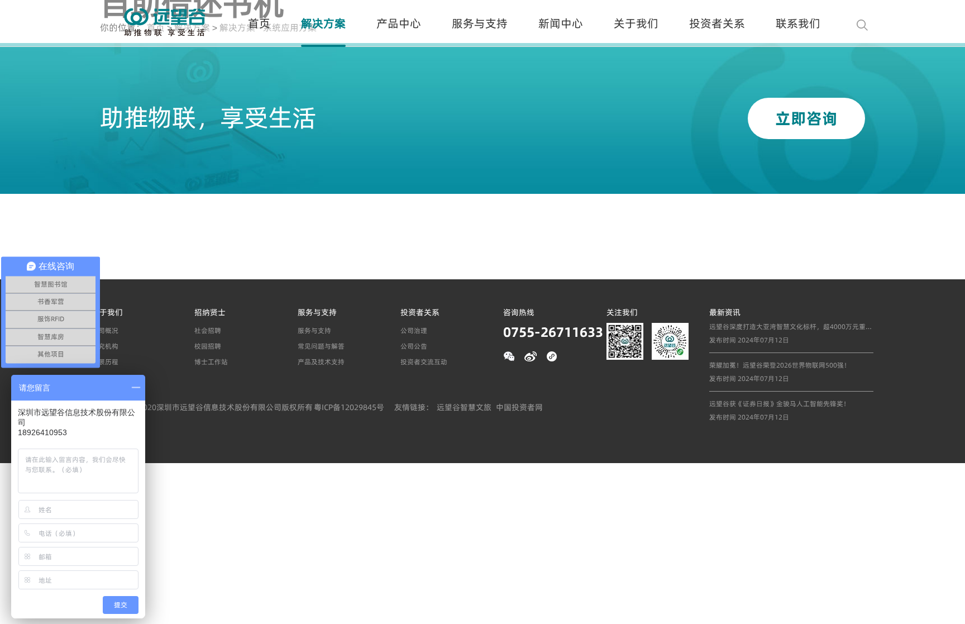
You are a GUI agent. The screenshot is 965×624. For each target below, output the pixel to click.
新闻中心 (560, 23)
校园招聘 (207, 346)
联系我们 (798, 23)
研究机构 (105, 346)
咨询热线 (518, 312)
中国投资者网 (519, 407)
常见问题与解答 (321, 346)
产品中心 (398, 23)
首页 (259, 23)
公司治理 (413, 330)
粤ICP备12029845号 (349, 407)
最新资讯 (725, 312)
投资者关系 (717, 23)
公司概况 (105, 330)
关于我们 (636, 23)
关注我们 (622, 312)
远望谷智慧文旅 (464, 407)
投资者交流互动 (423, 361)
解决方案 (323, 23)
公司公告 (413, 346)
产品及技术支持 (321, 361)
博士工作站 (211, 361)
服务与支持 (480, 23)
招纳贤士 (210, 312)
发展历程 (105, 361)
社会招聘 (207, 330)
